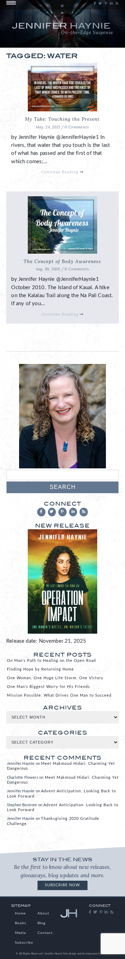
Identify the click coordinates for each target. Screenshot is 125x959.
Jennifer (62, 28)
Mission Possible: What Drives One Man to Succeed (59, 695)
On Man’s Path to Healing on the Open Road (51, 661)
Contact (45, 933)
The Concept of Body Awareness (62, 261)
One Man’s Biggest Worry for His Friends (48, 687)
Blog (41, 923)
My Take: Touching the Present (62, 119)
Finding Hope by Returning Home (40, 669)
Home (20, 913)
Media (20, 933)
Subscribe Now (62, 885)
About (43, 913)
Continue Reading (61, 171)
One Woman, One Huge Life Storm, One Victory (55, 678)
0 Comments (77, 127)
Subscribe (24, 942)
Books (20, 923)
